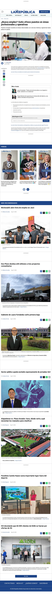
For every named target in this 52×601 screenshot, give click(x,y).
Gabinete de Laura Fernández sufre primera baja (20, 315)
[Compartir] (4, 85)
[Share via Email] (4, 82)
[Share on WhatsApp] (4, 79)
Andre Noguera (6, 425)
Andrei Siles (8, 62)
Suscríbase (44, 583)
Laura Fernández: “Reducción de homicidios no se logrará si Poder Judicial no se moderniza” (32, 91)
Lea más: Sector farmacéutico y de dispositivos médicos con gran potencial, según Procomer (29, 125)
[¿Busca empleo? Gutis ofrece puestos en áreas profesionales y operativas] (26, 46)
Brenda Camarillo (6, 532)
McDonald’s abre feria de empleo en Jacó (17, 208)
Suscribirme (46, 120)
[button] (44, 11)
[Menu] (2, 11)
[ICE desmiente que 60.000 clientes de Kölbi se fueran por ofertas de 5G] (25, 550)
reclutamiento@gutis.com (16, 130)
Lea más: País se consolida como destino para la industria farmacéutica (25, 71)
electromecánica (35, 108)
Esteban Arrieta (6, 318)
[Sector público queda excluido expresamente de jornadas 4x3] (25, 394)
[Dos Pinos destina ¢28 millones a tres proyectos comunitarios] (25, 288)
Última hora (6, 18)
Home (2, 18)
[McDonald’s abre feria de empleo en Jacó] (25, 230)
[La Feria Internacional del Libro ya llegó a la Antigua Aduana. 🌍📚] (28, 165)
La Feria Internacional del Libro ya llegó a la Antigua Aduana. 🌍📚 (28, 182)
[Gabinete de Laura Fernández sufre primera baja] (25, 337)
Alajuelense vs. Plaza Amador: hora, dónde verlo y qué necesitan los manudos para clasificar (23, 420)
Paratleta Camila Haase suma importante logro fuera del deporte (24, 477)
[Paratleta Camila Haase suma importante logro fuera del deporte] (25, 500)
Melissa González (6, 211)
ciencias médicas (41, 67)
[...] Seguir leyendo (23, 306)
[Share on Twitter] (4, 77)
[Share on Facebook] (4, 74)
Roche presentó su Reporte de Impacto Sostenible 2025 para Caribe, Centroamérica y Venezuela (8, 183)
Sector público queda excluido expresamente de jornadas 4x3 (25, 372)
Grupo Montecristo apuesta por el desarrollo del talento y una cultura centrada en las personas (32, 96)
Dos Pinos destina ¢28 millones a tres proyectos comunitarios (20, 265)
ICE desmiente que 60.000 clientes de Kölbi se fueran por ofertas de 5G (24, 527)
